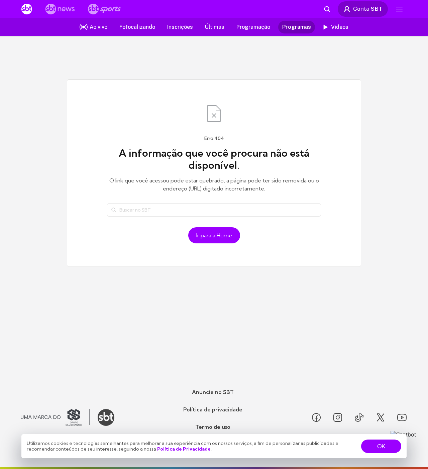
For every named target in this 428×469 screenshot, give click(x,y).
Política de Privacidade (184, 449)
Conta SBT (367, 8)
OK (381, 446)
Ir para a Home (214, 235)
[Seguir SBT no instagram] (337, 417)
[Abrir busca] (327, 9)
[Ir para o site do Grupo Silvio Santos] (55, 417)
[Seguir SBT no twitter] (380, 417)
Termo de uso (212, 426)
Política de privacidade (212, 409)
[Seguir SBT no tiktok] (359, 417)
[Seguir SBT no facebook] (316, 417)
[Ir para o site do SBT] (106, 417)
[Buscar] (113, 210)
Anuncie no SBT (213, 392)
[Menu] (399, 9)
